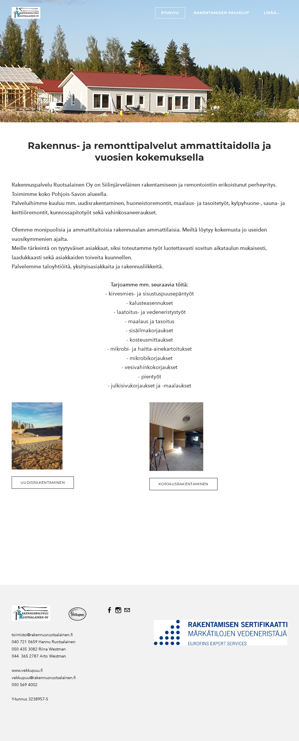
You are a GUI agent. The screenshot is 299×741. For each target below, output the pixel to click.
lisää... (272, 13)
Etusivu (170, 13)
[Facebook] (109, 610)
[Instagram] (118, 610)
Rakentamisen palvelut (221, 13)
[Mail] (127, 610)
